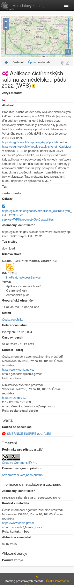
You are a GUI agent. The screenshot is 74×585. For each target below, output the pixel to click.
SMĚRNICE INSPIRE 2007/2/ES (29, 433)
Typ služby (9, 241)
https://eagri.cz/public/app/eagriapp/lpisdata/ (30, 142)
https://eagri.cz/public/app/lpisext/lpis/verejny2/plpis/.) (36, 146)
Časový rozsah (12, 337)
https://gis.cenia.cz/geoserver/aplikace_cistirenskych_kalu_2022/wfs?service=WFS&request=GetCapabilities (37, 214)
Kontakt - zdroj (12, 350)
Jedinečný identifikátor (18, 225)
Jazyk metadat (12, 93)
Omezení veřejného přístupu (22, 468)
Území (6, 313)
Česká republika (12, 319)
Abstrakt (8, 105)
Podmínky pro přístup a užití (22, 449)
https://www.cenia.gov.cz (18, 369)
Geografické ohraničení (18, 300)
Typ (4, 186)
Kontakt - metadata (15, 503)
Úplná (32, 62)
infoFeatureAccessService (23, 277)
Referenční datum (15, 325)
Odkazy (7, 199)
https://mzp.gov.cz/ (14, 397)
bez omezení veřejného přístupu (23, 475)
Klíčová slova (11, 254)
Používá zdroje (12, 560)
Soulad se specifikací (17, 427)
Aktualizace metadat (16, 537)
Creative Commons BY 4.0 (19, 462)
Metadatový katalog (29, 5)
